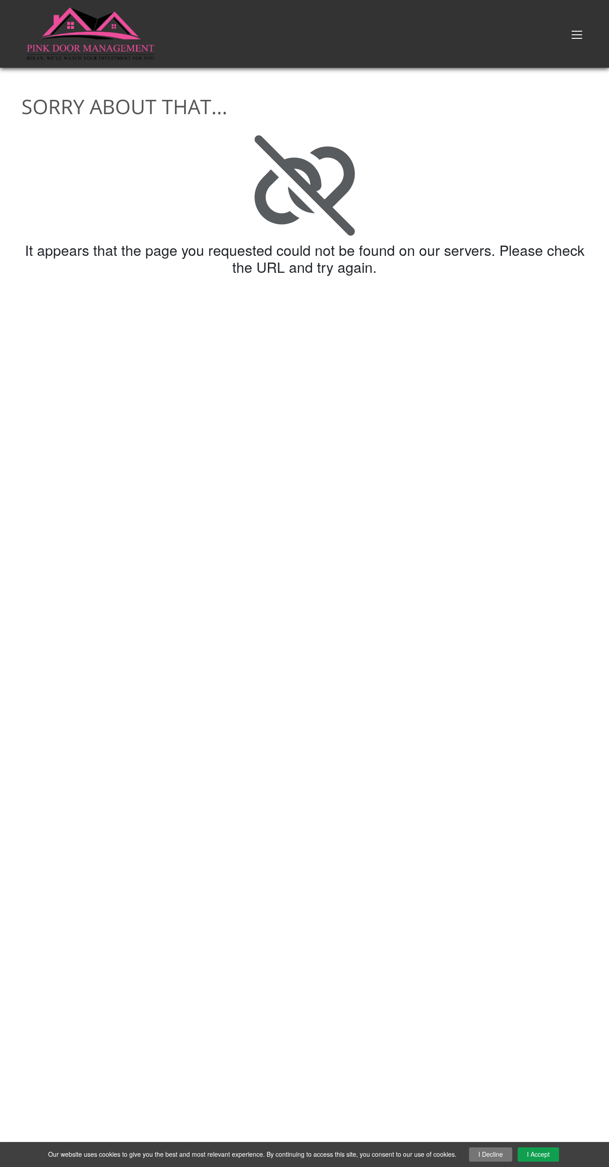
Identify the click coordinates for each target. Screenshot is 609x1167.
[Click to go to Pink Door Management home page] (90, 33)
